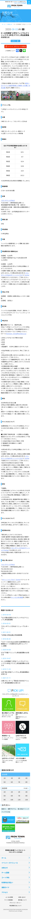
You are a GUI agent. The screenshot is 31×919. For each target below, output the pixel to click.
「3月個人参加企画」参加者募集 (11, 635)
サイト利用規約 (8, 900)
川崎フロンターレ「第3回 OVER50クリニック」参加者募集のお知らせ (15, 682)
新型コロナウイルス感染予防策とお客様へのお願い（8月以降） (15, 85)
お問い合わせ (21, 897)
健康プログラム (12, 809)
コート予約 (5, 877)
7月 (19, 782)
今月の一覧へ (15, 41)
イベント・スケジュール (10, 863)
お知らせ (9, 24)
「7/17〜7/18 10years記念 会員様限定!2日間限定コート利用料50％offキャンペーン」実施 (15, 644)
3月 (19, 778)
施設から (4, 809)
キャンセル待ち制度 (17, 597)
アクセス (5, 892)
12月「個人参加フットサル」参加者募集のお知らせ (15, 673)
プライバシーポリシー (15, 902)
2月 (12, 778)
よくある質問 (9, 897)
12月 (26, 800)
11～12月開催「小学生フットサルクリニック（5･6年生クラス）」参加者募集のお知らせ (15, 663)
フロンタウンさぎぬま (8, 200)
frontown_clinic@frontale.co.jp (16, 334)
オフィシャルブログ (8, 580)
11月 (19, 800)
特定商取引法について (15, 905)
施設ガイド (5, 887)
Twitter (26, 275)
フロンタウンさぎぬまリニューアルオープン (15, 627)
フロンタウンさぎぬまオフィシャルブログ (15, 274)
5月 (5, 782)
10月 (12, 800)
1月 (5, 778)
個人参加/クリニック (23, 809)
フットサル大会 (6, 812)
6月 (12, 782)
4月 (26, 778)
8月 (26, 782)
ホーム (3, 24)
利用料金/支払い (7, 882)
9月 (5, 800)
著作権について (22, 900)
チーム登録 (5, 872)
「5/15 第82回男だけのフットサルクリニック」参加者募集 (15, 618)
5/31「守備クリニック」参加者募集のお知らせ (15, 653)
